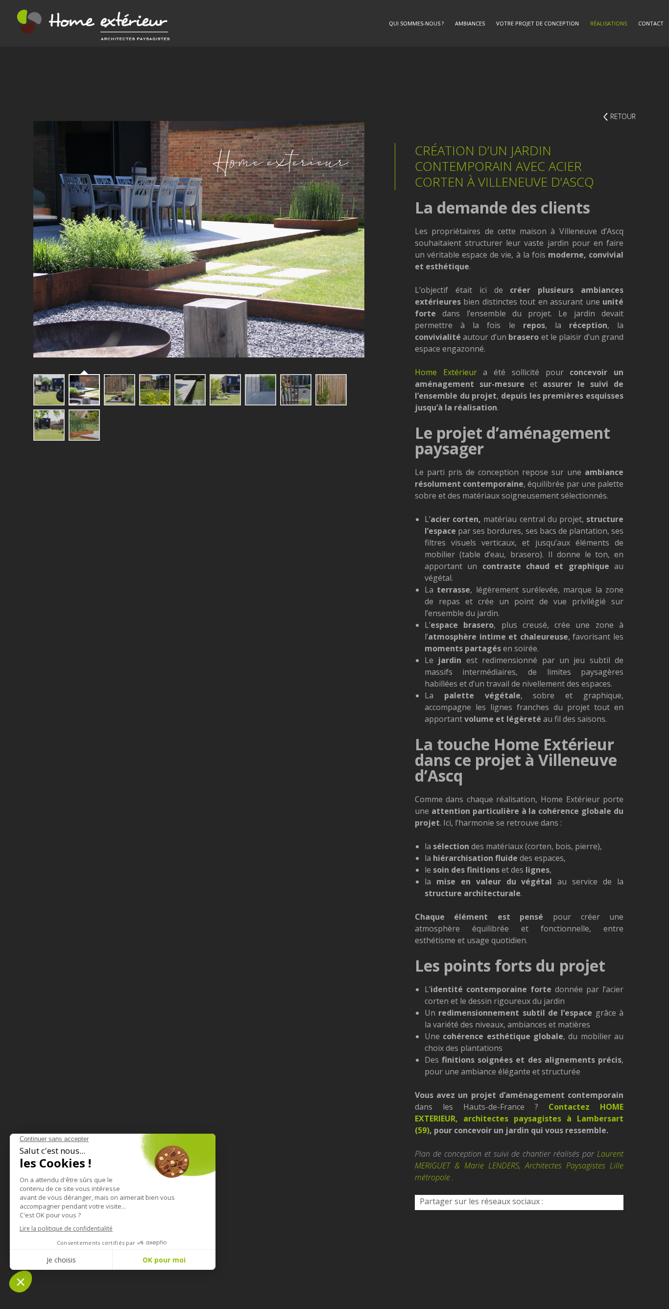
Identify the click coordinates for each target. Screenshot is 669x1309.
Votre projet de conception (537, 23)
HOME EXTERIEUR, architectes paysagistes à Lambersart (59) (519, 1118)
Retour (623, 116)
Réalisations (608, 23)
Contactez (569, 1106)
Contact (651, 23)
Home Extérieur (446, 372)
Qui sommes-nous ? (416, 23)
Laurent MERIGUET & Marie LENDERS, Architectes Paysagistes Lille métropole (519, 1165)
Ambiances (470, 23)
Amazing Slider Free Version (73, 361)
